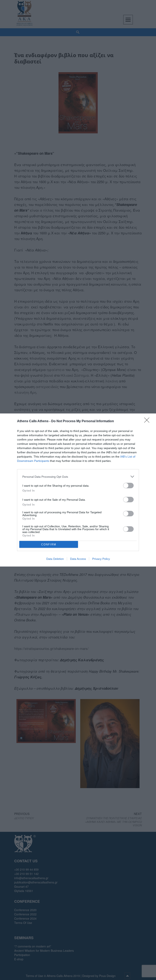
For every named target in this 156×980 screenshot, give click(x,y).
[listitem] (78, 476)
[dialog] (78, 490)
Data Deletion (55, 558)
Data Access (78, 558)
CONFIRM (48, 544)
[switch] (128, 485)
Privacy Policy (101, 558)
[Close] (148, 421)
